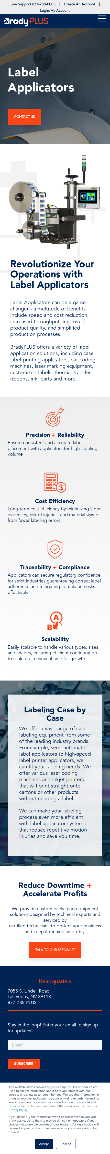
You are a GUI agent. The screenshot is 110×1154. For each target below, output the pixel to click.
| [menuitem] (59, 4)
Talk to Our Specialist (55, 950)
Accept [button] (44, 1144)
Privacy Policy (18, 1110)
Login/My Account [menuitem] (55, 10)
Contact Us (24, 116)
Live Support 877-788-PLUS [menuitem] (33, 4)
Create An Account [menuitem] (79, 4)
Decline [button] (65, 1144)
